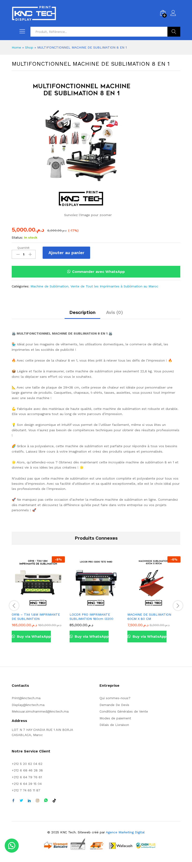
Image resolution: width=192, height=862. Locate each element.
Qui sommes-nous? (115, 698)
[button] (96, 272)
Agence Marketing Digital (125, 832)
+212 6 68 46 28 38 (27, 770)
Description (82, 312)
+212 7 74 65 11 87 (26, 790)
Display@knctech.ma (28, 705)
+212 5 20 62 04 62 (27, 764)
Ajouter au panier (66, 252)
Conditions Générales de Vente (124, 711)
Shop (29, 47)
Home (16, 47)
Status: (17, 237)
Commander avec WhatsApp (98, 271)
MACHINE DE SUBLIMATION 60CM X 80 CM (149, 617)
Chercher (173, 32)
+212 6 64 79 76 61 (27, 777)
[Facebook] (13, 800)
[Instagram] (37, 801)
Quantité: (23, 247)
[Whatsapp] (46, 800)
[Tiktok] (54, 801)
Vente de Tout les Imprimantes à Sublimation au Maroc (114, 286)
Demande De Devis (114, 705)
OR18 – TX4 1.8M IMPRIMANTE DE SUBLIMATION (36, 617)
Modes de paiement (115, 718)
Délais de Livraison (114, 725)
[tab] (82, 314)
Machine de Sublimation (49, 286)
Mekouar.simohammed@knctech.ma (40, 711)
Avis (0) (114, 312)
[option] (38, 602)
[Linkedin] (29, 800)
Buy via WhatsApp (33, 636)
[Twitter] (21, 800)
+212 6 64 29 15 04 (27, 784)
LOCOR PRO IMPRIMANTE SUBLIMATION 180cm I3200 (91, 617)
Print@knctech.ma (26, 698)
